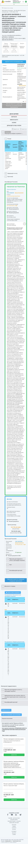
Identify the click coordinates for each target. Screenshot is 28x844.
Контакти (14, 827)
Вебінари (14, 833)
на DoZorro (11, 36)
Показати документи (14, 209)
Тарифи (14, 834)
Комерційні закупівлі (14, 822)
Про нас (14, 829)
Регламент (14, 831)
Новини (14, 826)
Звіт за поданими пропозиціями (11, 714)
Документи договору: (12, 519)
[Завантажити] (6, 604)
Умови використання (17, 841)
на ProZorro (5, 36)
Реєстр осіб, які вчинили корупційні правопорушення (14, 106)
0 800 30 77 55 (15, 0)
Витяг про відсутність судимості (13, 103)
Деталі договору (12, 524)
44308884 (19, 84)
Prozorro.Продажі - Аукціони (14, 821)
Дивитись (14, 754)
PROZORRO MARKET (14, 819)
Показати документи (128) (14, 555)
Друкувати (7, 710)
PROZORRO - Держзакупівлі (14, 818)
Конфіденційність (8, 841)
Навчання (14, 824)
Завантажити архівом (13, 592)
